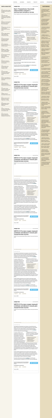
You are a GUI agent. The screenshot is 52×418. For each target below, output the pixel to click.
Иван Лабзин (36, 6)
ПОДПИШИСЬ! (35, 143)
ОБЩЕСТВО (17, 6)
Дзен (20, 147)
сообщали (27, 65)
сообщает (16, 33)
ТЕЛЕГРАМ (24, 147)
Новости (15, 147)
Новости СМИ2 (16, 76)
